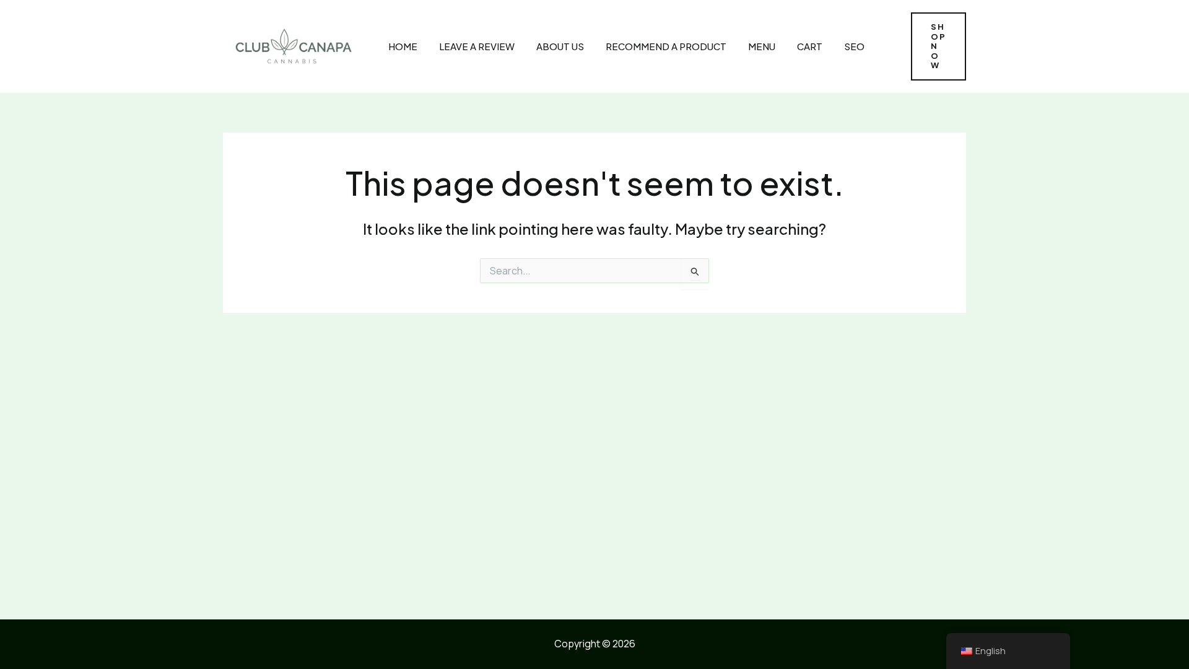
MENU (761, 46)
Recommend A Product (666, 46)
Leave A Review (477, 46)
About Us (560, 46)
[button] (938, 46)
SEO (854, 46)
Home (402, 46)
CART (809, 46)
